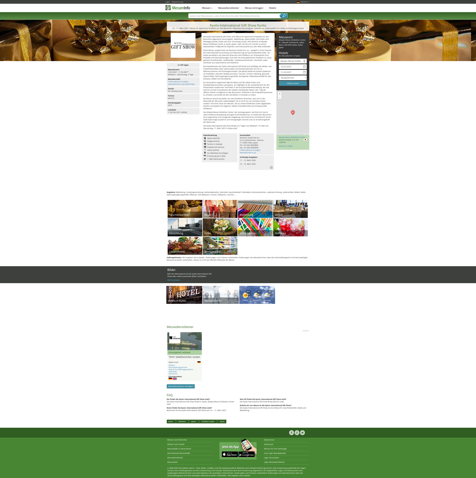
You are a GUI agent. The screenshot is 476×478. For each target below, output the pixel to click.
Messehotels (172, 462)
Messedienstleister (228, 8)
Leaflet (283, 134)
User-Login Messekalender (275, 453)
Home (170, 421)
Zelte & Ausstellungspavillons (181, 369)
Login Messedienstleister (274, 462)
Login (167, 2)
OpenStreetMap (294, 134)
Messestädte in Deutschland (179, 449)
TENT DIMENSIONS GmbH (184, 357)
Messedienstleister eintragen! (180, 386)
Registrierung (177, 2)
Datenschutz (269, 440)
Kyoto (222, 421)
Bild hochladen (173, 280)
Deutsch (304, 2)
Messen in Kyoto (286, 146)
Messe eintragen (254, 8)
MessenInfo (177, 7)
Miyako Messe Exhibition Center (292, 137)
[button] (293, 112)
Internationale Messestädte (178, 453)
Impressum (268, 444)
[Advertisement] (238, 183)
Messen (206, 8)
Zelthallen (173, 371)
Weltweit (182, 421)
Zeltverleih (173, 373)
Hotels (272, 8)
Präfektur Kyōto (208, 421)
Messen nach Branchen (177, 440)
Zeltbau (172, 365)
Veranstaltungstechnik (178, 367)
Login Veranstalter (271, 457)
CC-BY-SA (307, 134)
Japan (193, 421)
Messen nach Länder (176, 444)
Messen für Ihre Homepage (275, 449)
